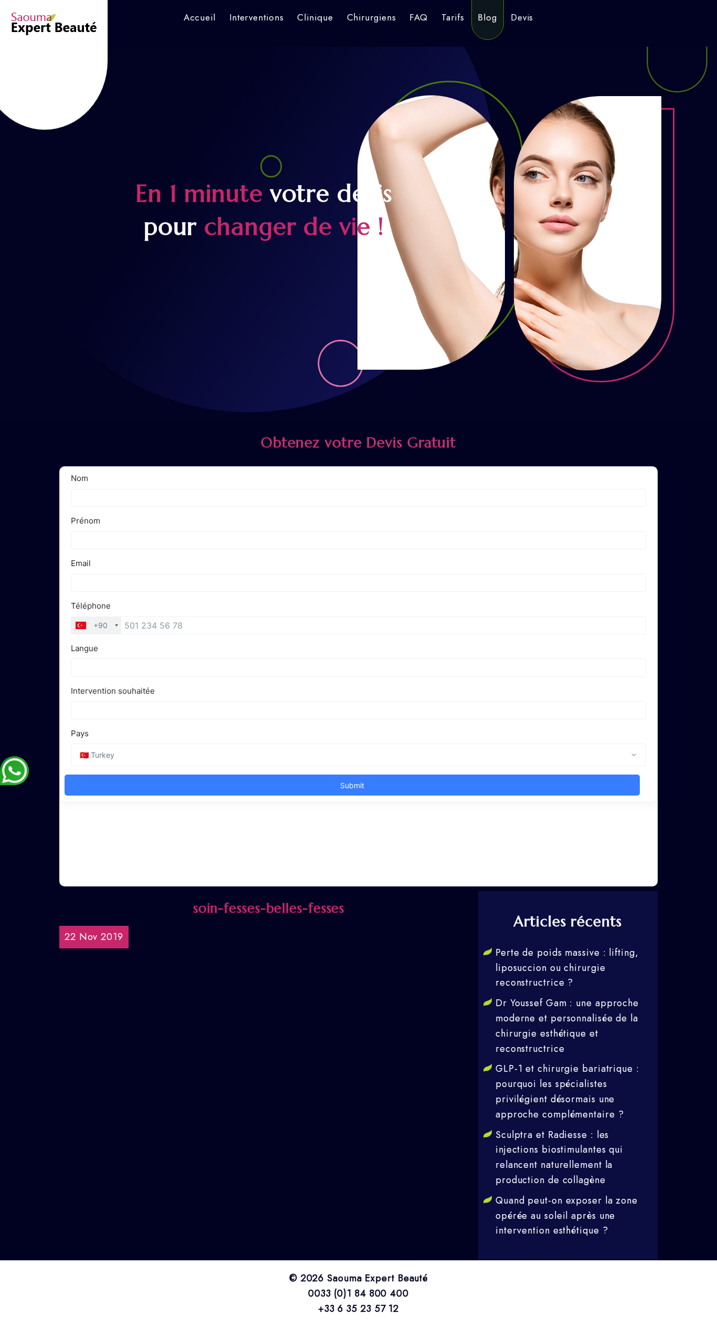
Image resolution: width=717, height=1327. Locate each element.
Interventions (256, 17)
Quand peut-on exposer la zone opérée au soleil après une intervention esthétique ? (566, 1216)
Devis (522, 17)
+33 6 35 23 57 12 (358, 1308)
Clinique (315, 17)
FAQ (418, 17)
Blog (487, 17)
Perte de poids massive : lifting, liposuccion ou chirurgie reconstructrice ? (567, 968)
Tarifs (452, 17)
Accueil (200, 17)
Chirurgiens (371, 17)
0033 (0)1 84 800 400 (358, 1293)
